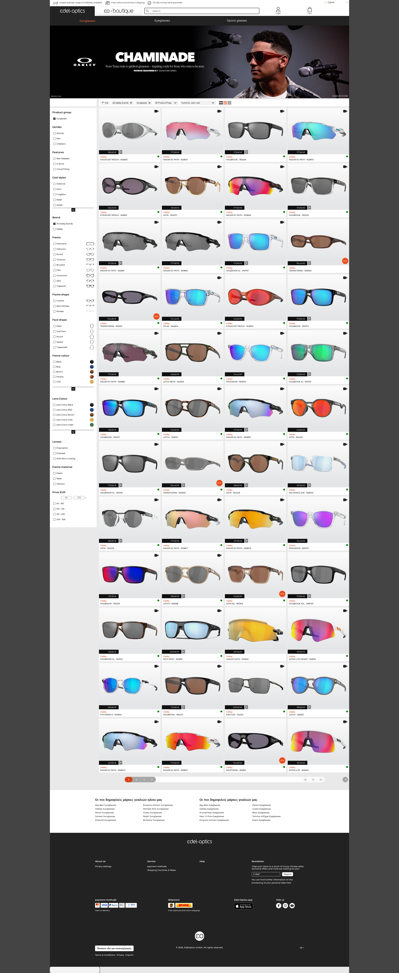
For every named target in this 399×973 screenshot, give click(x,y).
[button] (72, 11)
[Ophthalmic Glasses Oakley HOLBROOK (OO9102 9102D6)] (255, 129)
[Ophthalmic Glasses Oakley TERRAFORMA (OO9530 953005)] (192, 462)
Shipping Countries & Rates (161, 870)
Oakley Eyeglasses (209, 809)
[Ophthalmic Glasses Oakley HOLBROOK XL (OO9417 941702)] (129, 628)
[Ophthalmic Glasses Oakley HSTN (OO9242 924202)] (318, 407)
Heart (59, 326)
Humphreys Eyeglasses (212, 812)
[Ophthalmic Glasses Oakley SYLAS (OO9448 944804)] (192, 296)
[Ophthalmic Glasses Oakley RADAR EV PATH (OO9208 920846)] (255, 184)
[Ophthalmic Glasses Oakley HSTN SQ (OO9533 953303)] (255, 573)
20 (321, 779)
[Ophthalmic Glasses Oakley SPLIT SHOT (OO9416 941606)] (192, 628)
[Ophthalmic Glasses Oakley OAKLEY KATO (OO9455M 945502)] (255, 628)
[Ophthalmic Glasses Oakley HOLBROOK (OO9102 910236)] (129, 573)
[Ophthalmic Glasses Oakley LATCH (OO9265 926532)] (318, 684)
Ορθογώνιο (61, 249)
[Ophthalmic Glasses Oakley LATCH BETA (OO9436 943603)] (192, 351)
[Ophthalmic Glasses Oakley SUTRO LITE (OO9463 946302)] (318, 740)
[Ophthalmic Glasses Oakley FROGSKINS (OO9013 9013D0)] (255, 351)
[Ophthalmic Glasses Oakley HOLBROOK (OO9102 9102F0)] (318, 296)
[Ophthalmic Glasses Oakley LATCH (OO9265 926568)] (192, 573)
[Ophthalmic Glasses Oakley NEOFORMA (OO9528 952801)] (255, 740)
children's (61, 144)
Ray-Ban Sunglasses (105, 805)
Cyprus (331, 2)
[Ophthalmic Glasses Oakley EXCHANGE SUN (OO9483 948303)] (318, 462)
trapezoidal (61, 347)
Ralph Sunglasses (152, 816)
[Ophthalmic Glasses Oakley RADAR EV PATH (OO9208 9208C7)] (192, 518)
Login (278, 13)
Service (151, 861)
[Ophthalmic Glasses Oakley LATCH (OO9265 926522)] (192, 407)
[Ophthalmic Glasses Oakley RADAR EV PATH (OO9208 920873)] (318, 129)
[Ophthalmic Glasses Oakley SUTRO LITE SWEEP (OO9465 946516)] (318, 628)
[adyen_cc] (97, 905)
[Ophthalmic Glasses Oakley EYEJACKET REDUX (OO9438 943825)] (255, 296)
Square (59, 342)
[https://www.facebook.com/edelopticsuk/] (278, 906)
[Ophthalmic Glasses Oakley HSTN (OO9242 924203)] (255, 462)
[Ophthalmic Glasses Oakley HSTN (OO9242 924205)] (129, 518)
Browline (60, 265)
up (301, 947)
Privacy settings (103, 866)
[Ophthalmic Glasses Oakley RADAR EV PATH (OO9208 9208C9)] (255, 518)
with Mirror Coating (65, 458)
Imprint (129, 955)
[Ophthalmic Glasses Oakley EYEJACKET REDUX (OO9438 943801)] (129, 184)
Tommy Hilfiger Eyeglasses (266, 816)
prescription (62, 448)
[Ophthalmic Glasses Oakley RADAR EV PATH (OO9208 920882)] (129, 351)
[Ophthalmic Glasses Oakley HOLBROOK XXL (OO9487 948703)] (318, 573)
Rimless (60, 311)
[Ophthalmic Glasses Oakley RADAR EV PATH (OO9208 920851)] (129, 240)
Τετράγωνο (60, 259)
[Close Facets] (73, 102)
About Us (100, 861)
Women (60, 133)
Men (58, 138)
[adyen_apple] (122, 905)
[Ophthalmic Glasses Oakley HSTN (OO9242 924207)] (192, 184)
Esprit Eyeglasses (261, 820)
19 (313, 779)
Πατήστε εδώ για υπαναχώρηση (114, 948)
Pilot (58, 270)
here (288, 882)
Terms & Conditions (105, 955)
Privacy (120, 955)
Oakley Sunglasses (105, 809)
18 (305, 779)
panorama (61, 244)
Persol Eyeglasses (261, 805)
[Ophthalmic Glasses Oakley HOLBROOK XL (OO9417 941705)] (129, 462)
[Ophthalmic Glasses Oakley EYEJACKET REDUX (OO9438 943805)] (129, 129)
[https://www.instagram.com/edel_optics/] (285, 906)
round (59, 254)
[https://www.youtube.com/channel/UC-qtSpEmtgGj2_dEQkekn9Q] (292, 906)
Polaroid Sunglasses (105, 820)
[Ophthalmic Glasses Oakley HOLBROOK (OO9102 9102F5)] (129, 407)
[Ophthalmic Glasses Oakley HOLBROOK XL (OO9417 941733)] (318, 351)
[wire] (131, 905)
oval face (61, 331)
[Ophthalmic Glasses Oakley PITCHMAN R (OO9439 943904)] (129, 684)
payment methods (157, 866)
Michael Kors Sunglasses (156, 809)
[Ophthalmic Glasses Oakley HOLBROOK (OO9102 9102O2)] (318, 184)
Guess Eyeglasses (261, 809)
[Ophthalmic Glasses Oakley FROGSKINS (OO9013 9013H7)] (318, 518)
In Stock (60, 164)
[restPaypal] (113, 905)
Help (202, 861)
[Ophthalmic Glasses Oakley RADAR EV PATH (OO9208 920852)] (192, 240)
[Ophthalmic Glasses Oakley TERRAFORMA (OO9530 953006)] (318, 240)
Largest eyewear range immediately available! (80, 2)
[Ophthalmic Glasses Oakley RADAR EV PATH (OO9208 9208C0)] (129, 740)
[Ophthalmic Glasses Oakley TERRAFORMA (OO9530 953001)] (129, 296)
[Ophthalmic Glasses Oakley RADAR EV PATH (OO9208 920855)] (255, 407)
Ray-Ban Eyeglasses (210, 805)
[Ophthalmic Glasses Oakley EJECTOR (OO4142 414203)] (255, 684)
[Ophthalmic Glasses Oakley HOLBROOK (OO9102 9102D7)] (192, 684)
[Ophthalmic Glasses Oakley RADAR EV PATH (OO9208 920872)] (192, 740)
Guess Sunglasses (152, 812)
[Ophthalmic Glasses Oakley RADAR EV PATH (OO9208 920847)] (192, 129)
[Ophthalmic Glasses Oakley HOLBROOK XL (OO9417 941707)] (255, 240)
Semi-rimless (62, 306)
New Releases (62, 158)
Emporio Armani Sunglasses (158, 805)
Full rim (60, 301)
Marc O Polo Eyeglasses (212, 816)
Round (59, 336)
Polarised (60, 453)
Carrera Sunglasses (105, 816)
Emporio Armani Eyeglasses (214, 820)
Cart (310, 13)
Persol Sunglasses (104, 812)
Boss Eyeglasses (260, 812)
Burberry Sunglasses (154, 820)
